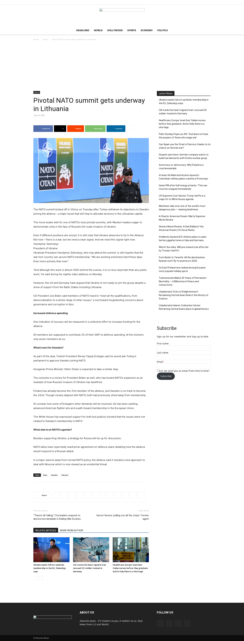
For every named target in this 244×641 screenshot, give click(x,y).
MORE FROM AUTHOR (71, 530)
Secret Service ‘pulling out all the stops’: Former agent (122, 517)
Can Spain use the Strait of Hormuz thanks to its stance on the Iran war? (185, 146)
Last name (162, 352)
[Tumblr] (118, 495)
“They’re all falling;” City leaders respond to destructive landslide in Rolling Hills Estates (57, 517)
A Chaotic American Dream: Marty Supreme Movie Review (182, 218)
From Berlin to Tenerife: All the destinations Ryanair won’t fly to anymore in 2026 (182, 259)
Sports (131, 30)
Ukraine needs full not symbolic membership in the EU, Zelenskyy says (49, 568)
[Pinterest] (202, 2)
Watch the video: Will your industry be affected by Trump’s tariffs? (183, 249)
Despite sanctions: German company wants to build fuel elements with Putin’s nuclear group (183, 156)
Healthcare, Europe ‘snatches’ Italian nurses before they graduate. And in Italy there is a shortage (130, 568)
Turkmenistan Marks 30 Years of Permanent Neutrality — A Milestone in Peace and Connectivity (182, 281)
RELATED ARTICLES (45, 530)
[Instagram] (197, 2)
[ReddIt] (72, 495)
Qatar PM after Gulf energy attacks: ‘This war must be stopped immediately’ (183, 187)
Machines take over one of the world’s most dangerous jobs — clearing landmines (182, 208)
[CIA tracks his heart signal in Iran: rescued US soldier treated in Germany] (91, 549)
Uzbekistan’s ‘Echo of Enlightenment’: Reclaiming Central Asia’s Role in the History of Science (183, 295)
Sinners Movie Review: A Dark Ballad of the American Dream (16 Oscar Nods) (181, 228)
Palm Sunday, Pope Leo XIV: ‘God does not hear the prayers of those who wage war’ (183, 136)
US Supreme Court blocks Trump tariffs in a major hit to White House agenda (182, 197)
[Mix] (133, 495)
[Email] (125, 495)
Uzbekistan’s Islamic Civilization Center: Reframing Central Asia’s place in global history (184, 307)
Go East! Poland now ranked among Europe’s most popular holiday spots (182, 269)
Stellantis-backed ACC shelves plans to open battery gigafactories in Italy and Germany (182, 238)
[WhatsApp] (79, 495)
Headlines (82, 30)
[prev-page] (35, 578)
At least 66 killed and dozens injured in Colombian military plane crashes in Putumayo (183, 177)
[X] (208, 2)
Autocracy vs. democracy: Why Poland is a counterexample (181, 167)
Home (36, 39)
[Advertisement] (122, 66)
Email (160, 361)
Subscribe (165, 376)
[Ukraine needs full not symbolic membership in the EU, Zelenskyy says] (51, 549)
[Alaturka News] (122, 15)
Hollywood (115, 30)
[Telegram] (95, 495)
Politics (162, 30)
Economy (147, 30)
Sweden (54, 475)
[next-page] (41, 578)
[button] (207, 30)
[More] (129, 128)
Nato (45, 475)
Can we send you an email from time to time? (184, 370)
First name (163, 343)
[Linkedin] (87, 495)
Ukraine (64, 475)
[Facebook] (191, 2)
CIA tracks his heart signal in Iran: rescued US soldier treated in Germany (89, 568)
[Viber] (102, 495)
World (98, 30)
